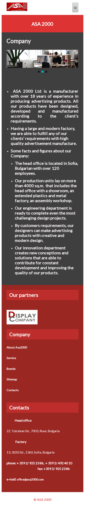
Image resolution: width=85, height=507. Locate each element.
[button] (39, 72)
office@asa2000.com (30, 479)
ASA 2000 (42, 23)
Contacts (13, 390)
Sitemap (12, 379)
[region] (42, 62)
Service (11, 358)
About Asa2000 (17, 347)
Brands (11, 368)
